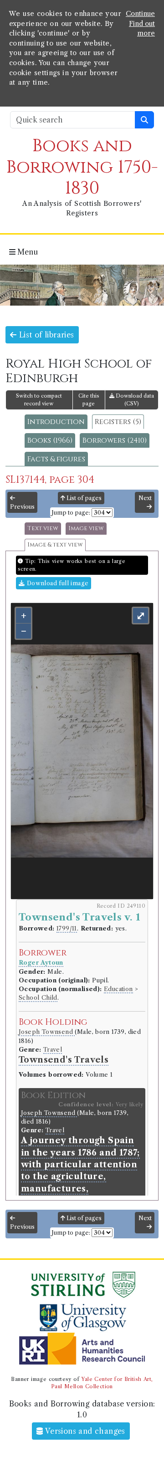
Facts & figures (56, 459)
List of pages (83, 498)
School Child (38, 997)
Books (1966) (49, 440)
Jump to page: (70, 512)
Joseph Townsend (47, 1031)
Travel (52, 1049)
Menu (26, 252)
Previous (22, 506)
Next (145, 498)
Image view (86, 528)
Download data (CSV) (134, 400)
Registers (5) (118, 422)
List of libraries (45, 334)
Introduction (56, 422)
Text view (42, 528)
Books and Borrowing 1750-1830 (82, 166)
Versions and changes (84, 1431)
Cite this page (88, 400)
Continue (140, 14)
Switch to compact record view (39, 400)
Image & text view (55, 545)
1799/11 (66, 928)
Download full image (56, 583)
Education (118, 989)
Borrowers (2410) (114, 440)
